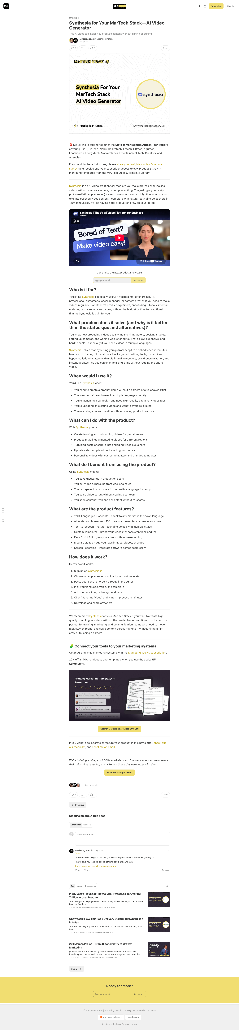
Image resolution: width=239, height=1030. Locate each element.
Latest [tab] (79, 886)
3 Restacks (94, 785)
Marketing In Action (104, 39)
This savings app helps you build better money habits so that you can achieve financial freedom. (106, 902)
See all (74, 968)
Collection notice (148, 1010)
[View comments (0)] (96, 911)
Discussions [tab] (90, 886)
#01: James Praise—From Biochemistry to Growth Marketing (100, 945)
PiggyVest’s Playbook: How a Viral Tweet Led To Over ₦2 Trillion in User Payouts (105, 895)
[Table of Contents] (3, 515)
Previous (79, 804)
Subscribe (216, 6)
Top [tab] (72, 886)
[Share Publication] (205, 6)
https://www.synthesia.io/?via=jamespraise (95, 866)
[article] (119, 902)
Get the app (133, 1017)
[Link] (65, 289)
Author (78, 854)
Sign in (230, 6)
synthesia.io (94, 571)
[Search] (199, 6)
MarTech (74, 18)
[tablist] (81, 825)
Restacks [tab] (87, 825)
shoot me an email (103, 747)
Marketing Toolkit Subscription (147, 652)
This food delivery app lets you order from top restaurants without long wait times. (105, 927)
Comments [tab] (76, 825)
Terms (136, 1010)
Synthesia (75, 186)
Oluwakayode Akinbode (91, 957)
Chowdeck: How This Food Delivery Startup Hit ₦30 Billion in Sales (106, 920)
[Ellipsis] (168, 850)
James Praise (85, 39)
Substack (106, 1024)
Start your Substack (112, 1017)
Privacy (128, 1010)
